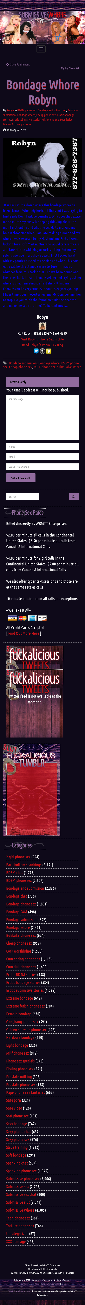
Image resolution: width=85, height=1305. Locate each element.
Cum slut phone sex (21, 966)
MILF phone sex (44, 366)
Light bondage (17, 1045)
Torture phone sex (22, 124)
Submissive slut (18, 1202)
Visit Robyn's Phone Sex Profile (42, 339)
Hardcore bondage (20, 1037)
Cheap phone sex (46, 115)
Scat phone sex (17, 1115)
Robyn (10, 110)
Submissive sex (17, 1186)
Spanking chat (17, 1162)
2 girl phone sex (18, 856)
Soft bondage (16, 1155)
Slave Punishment (20, 64)
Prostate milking (19, 1076)
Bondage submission (23, 363)
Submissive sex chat (21, 1194)
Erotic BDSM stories (21, 974)
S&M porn (13, 1100)
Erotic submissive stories (26, 119)
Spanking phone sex (21, 1170)
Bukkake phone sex (21, 935)
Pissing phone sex (19, 1068)
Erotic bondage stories (23, 982)
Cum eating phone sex (23, 958)
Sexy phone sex (17, 1139)
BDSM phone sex (27, 110)
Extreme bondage (19, 998)
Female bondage (19, 1013)
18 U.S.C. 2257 (32, 1283)
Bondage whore (26, 115)
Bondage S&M (16, 911)
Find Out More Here (23, 633)
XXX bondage (16, 1241)
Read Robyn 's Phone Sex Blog (42, 345)
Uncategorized (17, 1233)
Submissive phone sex (22, 1178)
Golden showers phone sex (26, 1029)
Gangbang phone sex (22, 1021)
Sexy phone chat (18, 1131)
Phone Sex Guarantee (50, 1283)
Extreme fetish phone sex (25, 1005)
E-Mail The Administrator (19, 1291)
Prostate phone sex (20, 1084)
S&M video (14, 1107)
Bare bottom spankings (23, 864)
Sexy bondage (16, 1123)
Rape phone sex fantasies (25, 1092)
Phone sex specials (20, 1060)
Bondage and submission (52, 110)
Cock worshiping (18, 950)
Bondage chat (16, 895)
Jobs (63, 1283)
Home (22, 1283)
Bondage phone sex (21, 903)
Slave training (17, 1147)
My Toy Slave (68, 68)
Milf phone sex (50, 119)
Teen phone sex (18, 1217)
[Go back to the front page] (42, 27)
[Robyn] (42, 326)
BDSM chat (14, 872)
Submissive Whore (20, 1209)
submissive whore (69, 366)
